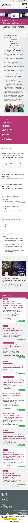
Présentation (7, 26)
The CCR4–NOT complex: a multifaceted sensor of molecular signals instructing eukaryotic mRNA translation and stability (14, 332)
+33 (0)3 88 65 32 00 (9, 506)
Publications (20, 29)
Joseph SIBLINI (5, 130)
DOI (23, 321)
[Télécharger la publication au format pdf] (17, 321)
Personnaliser (21, 519)
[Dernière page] (22, 486)
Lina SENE (4, 135)
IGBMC (2, 20)
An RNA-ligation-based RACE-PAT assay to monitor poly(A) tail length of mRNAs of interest (13, 367)
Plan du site (24, 512)
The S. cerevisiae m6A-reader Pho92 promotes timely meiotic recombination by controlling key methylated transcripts (14, 436)
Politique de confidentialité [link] (14, 521)
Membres (14, 26)
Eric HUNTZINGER (5, 124)
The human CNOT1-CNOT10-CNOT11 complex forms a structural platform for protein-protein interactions (13, 417)
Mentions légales (18, 512)
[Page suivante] (20, 486)
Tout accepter (7, 519)
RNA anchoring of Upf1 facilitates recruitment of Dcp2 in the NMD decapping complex (14, 346)
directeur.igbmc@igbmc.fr (6, 508)
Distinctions (22, 27)
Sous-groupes (21, 26)
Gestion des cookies (23, 510)
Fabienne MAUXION (6, 125)
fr (24, 0)
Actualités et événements (10, 29)
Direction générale (14, 41)
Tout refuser (14, 519)
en (26, 0)
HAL (20, 321)
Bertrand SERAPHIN (14, 45)
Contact (7, 0)
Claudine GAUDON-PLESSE (7, 139)
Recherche (7, 20)
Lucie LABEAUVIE (5, 134)
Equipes (12, 20)
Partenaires (14, 27)
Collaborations (6, 27)
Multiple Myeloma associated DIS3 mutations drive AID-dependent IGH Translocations (12, 397)
